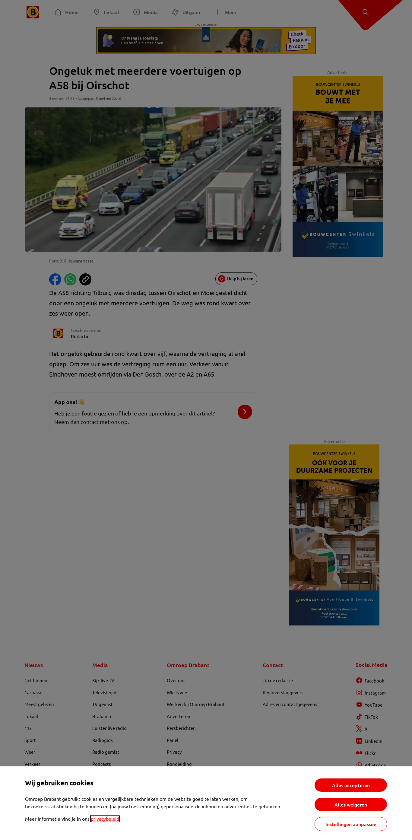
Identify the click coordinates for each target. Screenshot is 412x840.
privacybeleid (105, 819)
